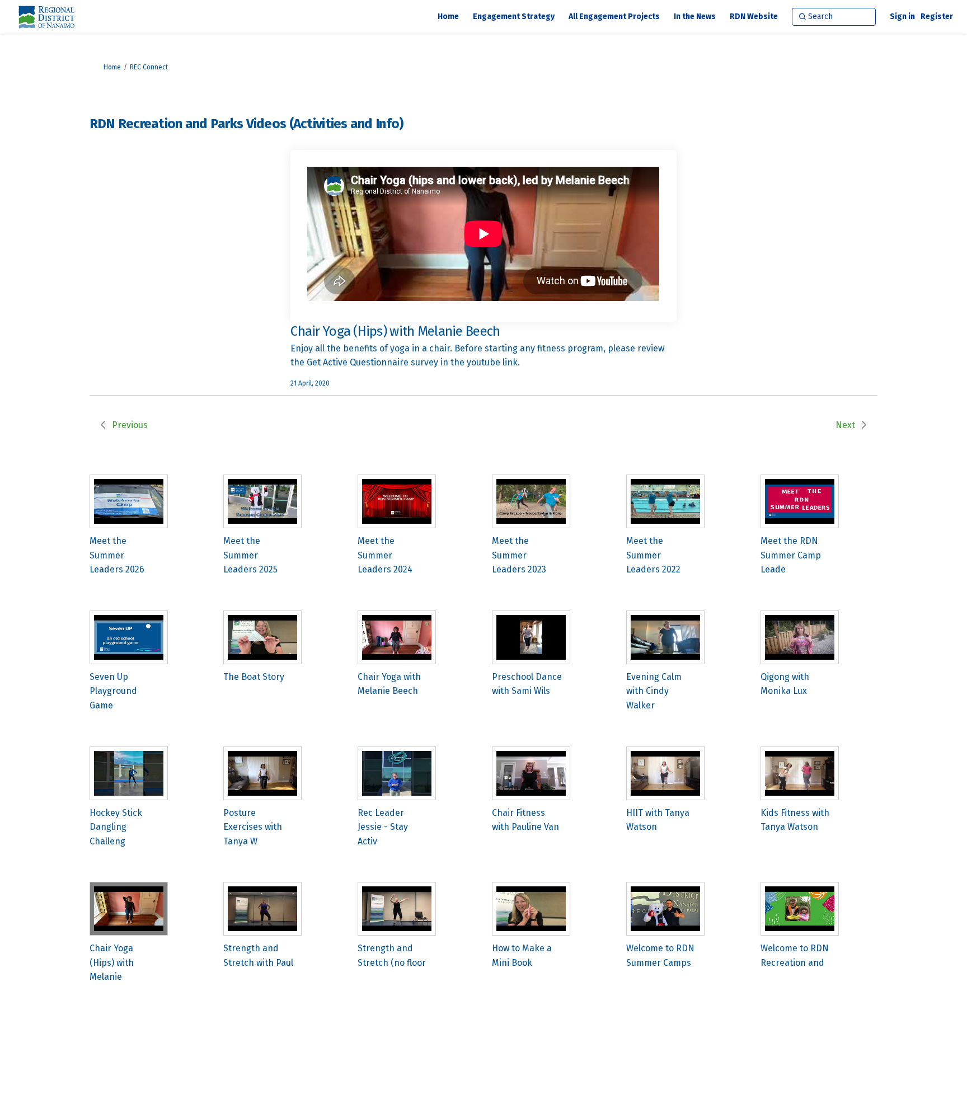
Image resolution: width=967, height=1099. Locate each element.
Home (112, 67)
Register (937, 16)
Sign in (902, 16)
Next (845, 425)
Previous (130, 425)
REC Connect (149, 67)
